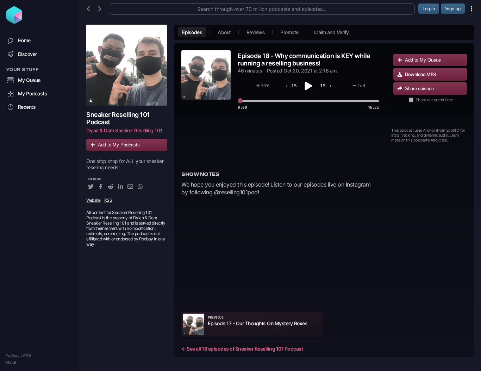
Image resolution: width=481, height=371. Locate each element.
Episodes (192, 32)
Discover (27, 54)
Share (419, 88)
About (10, 362)
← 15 (291, 85)
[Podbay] (14, 21)
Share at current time (434, 99)
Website (93, 200)
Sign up (453, 8)
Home (24, 40)
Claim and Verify (331, 32)
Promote (289, 32)
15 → (325, 85)
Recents (27, 107)
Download (420, 74)
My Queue (29, 80)
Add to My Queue (423, 60)
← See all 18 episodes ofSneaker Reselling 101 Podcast (242, 349)
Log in (429, 8)
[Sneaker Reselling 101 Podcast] (126, 65)
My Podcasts (32, 93)
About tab (439, 140)
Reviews (255, 32)
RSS (108, 200)
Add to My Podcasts (119, 144)
